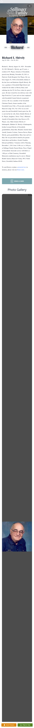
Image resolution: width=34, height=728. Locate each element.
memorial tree (22, 167)
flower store (20, 170)
